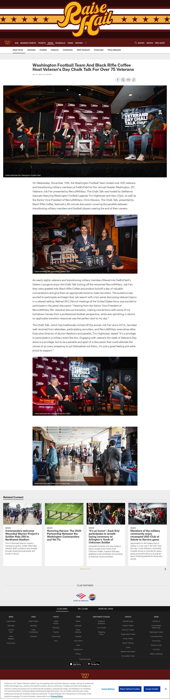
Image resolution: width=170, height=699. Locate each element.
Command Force (156, 636)
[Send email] (128, 81)
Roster (78, 621)
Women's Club (156, 645)
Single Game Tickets (128, 634)
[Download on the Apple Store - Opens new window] (75, 664)
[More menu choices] (86, 43)
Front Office (78, 641)
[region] (85, 689)
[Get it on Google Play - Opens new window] (93, 665)
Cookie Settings (108, 689)
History (78, 654)
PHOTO (56, 617)
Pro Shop (156, 649)
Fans (56, 641)
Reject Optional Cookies (130, 689)
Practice (56, 632)
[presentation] (166, 569)
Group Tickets (128, 638)
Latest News (11, 621)
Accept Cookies (152, 689)
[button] (81, 569)
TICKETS (128, 617)
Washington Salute (156, 632)
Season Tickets (128, 625)
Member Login (128, 621)
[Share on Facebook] (118, 81)
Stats (78, 645)
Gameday (11, 625)
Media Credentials (156, 654)
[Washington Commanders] (85, 676)
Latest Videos (33, 621)
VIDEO (33, 617)
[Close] (166, 689)
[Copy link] (134, 80)
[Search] (136, 42)
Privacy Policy (57, 696)
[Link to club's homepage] (7, 42)
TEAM (78, 617)
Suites (128, 647)
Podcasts (33, 636)
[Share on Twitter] (123, 81)
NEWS (11, 617)
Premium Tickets (128, 630)
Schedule (78, 625)
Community (11, 643)
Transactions (78, 649)
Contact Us (156, 621)
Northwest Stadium (101, 617)
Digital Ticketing (128, 643)
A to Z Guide (101, 628)
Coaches (78, 636)
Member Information (128, 651)
